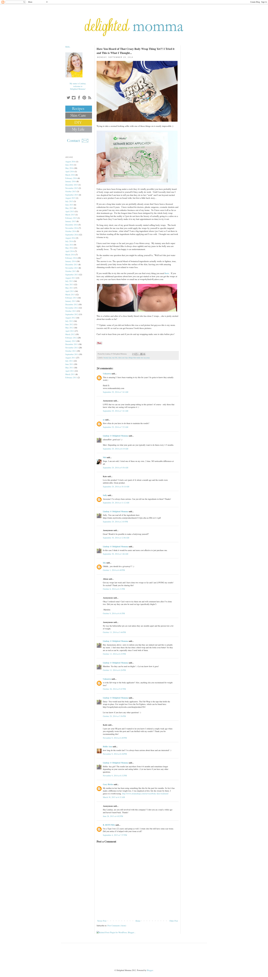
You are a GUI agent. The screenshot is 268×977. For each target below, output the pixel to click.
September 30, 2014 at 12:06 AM (116, 537)
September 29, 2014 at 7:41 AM (115, 392)
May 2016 (69, 168)
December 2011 (71, 344)
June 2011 (69, 364)
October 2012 (70, 311)
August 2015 (70, 198)
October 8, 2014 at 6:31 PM (114, 589)
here (167, 273)
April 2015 (69, 211)
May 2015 (69, 208)
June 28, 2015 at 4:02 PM (113, 816)
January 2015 (70, 221)
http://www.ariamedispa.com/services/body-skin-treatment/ (145, 793)
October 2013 (70, 271)
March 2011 (70, 374)
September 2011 (71, 354)
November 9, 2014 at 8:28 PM (115, 754)
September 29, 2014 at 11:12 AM (116, 502)
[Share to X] (138, 354)
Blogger (150, 970)
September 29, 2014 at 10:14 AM (116, 486)
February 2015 (71, 218)
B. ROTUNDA (109, 824)
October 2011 (70, 351)
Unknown (107, 373)
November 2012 (71, 307)
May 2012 (69, 327)
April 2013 (69, 291)
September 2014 (71, 234)
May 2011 (69, 367)
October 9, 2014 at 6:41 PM (114, 613)
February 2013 (71, 297)
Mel (104, 457)
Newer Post (101, 920)
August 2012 (70, 317)
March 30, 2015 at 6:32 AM (114, 797)
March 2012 (70, 334)
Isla (104, 562)
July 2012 (69, 321)
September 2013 (71, 274)
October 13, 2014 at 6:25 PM (114, 654)
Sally (105, 495)
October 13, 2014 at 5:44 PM (114, 632)
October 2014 (70, 231)
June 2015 (69, 204)
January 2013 (70, 301)
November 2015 (71, 188)
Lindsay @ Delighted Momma (115, 435)
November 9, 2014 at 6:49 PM (115, 737)
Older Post (173, 920)
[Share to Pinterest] (144, 354)
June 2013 (69, 284)
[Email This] (133, 354)
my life (114, 357)
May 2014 (69, 248)
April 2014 (69, 251)
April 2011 (69, 371)
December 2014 (71, 224)
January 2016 (70, 181)
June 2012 (69, 324)
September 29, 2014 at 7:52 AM (115, 427)
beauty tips (107, 357)
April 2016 (69, 171)
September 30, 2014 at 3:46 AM (115, 554)
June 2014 (69, 244)
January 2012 (70, 341)
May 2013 (69, 287)
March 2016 (70, 174)
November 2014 (71, 228)
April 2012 (69, 331)
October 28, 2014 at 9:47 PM (114, 689)
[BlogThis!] (136, 354)
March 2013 (70, 294)
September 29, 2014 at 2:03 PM (115, 521)
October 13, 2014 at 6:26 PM (114, 670)
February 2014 (71, 258)
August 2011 (70, 357)
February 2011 (71, 377)
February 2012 (71, 337)
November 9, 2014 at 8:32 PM (115, 775)
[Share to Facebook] (141, 354)
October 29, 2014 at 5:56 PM (114, 716)
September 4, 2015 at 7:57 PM (115, 835)
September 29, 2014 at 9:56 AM (115, 467)
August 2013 (70, 278)
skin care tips (123, 357)
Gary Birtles (108, 784)
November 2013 (71, 267)
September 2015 (71, 194)
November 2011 (71, 347)
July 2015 (69, 201)
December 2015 (71, 184)
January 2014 (70, 261)
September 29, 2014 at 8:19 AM (115, 448)
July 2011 (69, 361)
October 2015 (70, 191)
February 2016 (71, 178)
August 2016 (70, 161)
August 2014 (70, 238)
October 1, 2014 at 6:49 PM (114, 570)
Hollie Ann (107, 746)
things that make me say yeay (139, 357)
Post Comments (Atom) (116, 925)
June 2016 (69, 164)
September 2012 (71, 314)
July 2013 (69, 281)
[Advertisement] (137, 911)
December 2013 (71, 264)
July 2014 (69, 241)
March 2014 (70, 254)
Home (138, 920)
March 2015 (70, 214)
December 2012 (71, 304)
